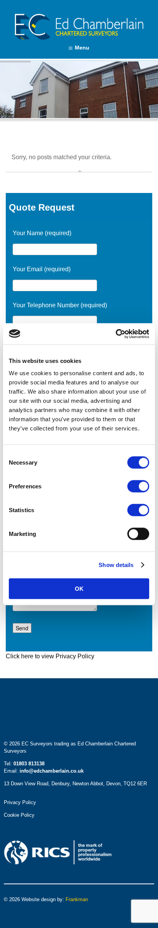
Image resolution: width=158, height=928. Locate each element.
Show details (116, 565)
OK (79, 588)
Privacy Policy (20, 802)
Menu (82, 48)
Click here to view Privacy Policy (50, 656)
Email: (44, 771)
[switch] (138, 486)
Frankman (77, 899)
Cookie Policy (19, 815)
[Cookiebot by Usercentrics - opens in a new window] (115, 334)
